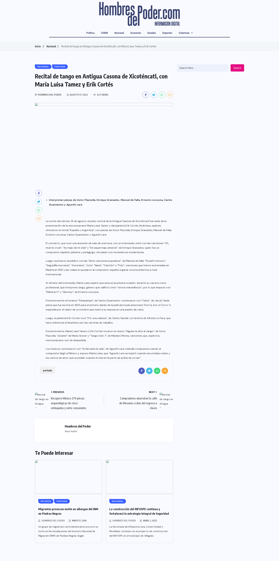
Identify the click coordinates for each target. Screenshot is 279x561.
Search (237, 68)
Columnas (184, 32)
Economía (135, 32)
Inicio (38, 46)
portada (47, 370)
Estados (151, 32)
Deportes (167, 32)
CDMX (104, 32)
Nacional (119, 32)
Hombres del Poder (53, 520)
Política (90, 32)
